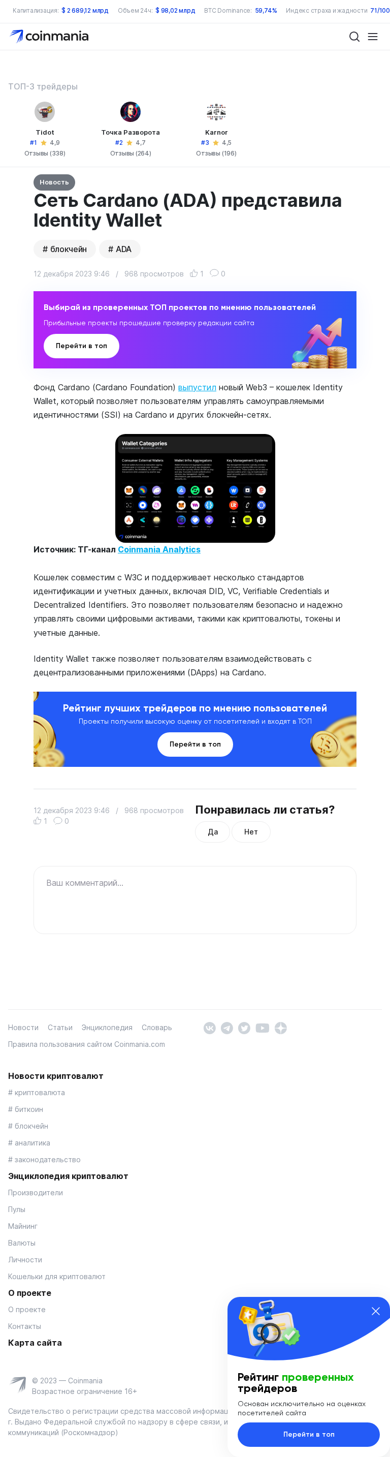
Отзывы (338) (45, 153)
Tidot (45, 132)
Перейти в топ (81, 346)
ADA (124, 249)
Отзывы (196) (216, 153)
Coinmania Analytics (159, 549)
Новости (23, 1027)
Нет (250, 831)
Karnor (216, 132)
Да (212, 831)
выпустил (197, 387)
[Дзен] (280, 1027)
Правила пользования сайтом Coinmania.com (86, 1044)
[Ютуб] (262, 1027)
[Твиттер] (244, 1027)
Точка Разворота (130, 132)
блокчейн (68, 249)
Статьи (60, 1027)
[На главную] (50, 36)
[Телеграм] (226, 1027)
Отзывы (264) (130, 153)
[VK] (209, 1027)
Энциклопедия (107, 1027)
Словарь (157, 1027)
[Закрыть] (376, 1311)
